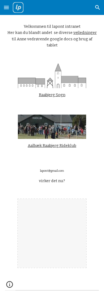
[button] (6, 7)
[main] (52, 36)
